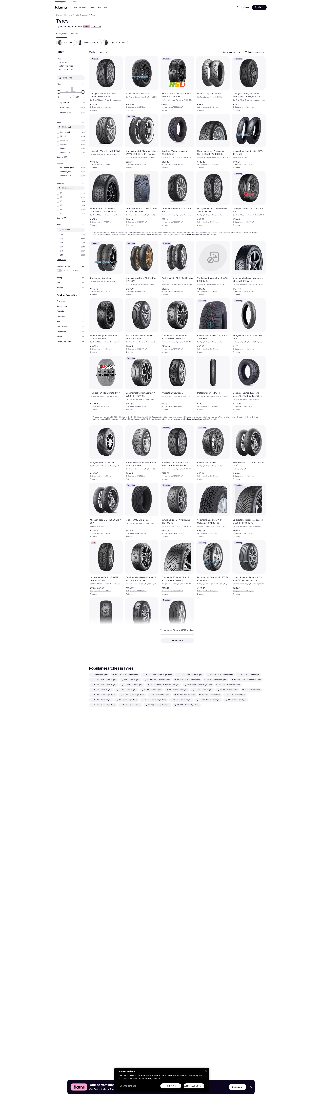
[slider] (58, 92)
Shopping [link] (68, 15)
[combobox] (231, 52)
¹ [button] (100, 107)
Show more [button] (177, 640)
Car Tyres (63, 62)
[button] (246, 7)
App (99, 7)
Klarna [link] (59, 15)
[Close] (206, 1071)
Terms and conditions (195, 234)
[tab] (61, 33)
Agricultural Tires (66, 69)
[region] (161, 1080)
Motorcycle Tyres (66, 66)
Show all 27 (61, 218)
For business (72, 2)
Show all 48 (61, 260)
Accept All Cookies (194, 1086)
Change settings (128, 1086)
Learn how (96, 26)
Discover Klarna (81, 7)
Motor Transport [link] (81, 15)
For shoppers (60, 2)
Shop (93, 7)
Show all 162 (62, 157)
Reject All (171, 1086)
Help (106, 7)
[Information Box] (106, 52)
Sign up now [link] (237, 1087)
